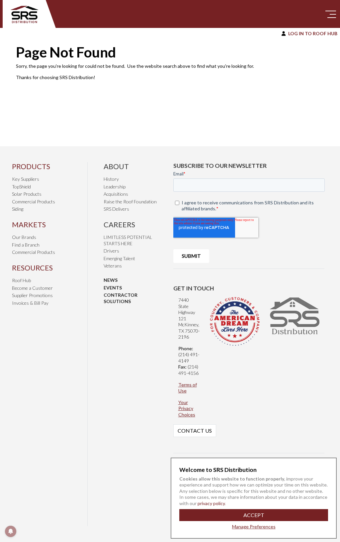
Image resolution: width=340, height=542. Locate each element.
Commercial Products (33, 201)
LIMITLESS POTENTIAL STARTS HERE (128, 240)
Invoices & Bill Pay (30, 303)
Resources (32, 267)
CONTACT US (195, 430)
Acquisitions (116, 194)
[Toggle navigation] (330, 14)
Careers (119, 224)
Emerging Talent (119, 258)
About (116, 166)
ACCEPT (253, 515)
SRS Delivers (116, 209)
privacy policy (211, 503)
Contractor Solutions (120, 298)
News (111, 280)
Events (113, 287)
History (111, 179)
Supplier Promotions (32, 295)
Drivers (111, 251)
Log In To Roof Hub (312, 33)
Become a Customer (32, 288)
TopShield (21, 186)
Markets (29, 224)
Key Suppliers (25, 179)
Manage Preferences (254, 526)
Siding (17, 209)
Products (31, 166)
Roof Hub (21, 280)
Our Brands (24, 237)
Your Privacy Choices (186, 408)
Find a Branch (26, 245)
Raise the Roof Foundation (130, 201)
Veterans (113, 266)
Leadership (115, 186)
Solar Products (27, 194)
